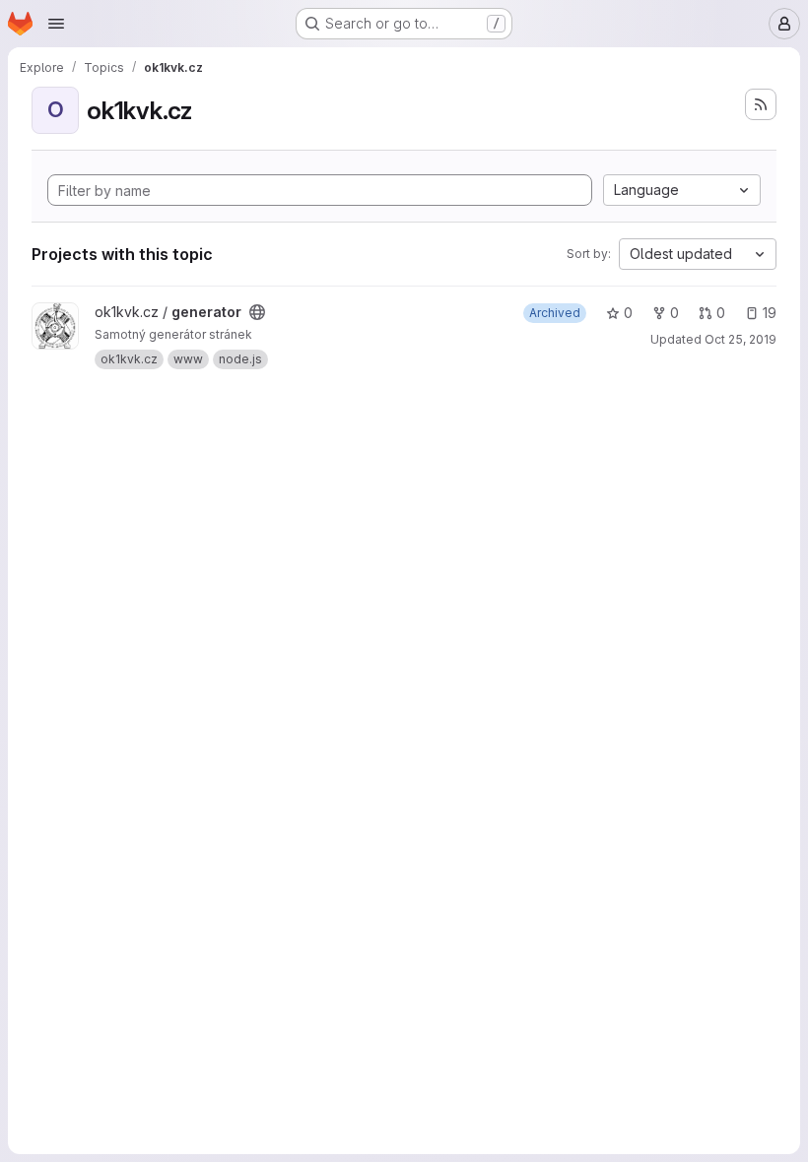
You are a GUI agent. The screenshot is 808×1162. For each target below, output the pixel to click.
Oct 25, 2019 (740, 339)
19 (769, 312)
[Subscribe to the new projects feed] (760, 104)
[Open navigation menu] (56, 23)
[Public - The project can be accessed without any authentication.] (257, 312)
